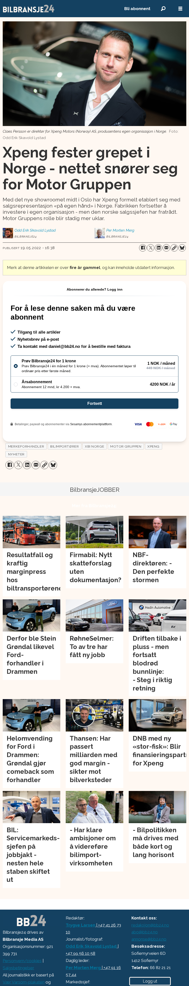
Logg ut (150, 981)
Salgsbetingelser (18, 967)
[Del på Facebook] (142, 248)
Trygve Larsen (80, 925)
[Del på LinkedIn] (158, 248)
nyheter (16, 454)
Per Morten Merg (83, 967)
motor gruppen (125, 446)
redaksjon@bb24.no (150, 925)
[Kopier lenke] (174, 248)
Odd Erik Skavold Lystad (91, 946)
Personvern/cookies (22, 960)
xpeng (153, 446)
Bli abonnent (137, 8)
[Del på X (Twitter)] (150, 248)
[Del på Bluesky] (182, 248)
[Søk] (163, 8)
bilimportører (64, 446)
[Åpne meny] (180, 9)
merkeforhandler (26, 446)
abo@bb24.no (144, 932)
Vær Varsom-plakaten (24, 982)
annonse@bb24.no (148, 939)
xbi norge (94, 446)
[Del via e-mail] (166, 248)
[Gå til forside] (58, 9)
